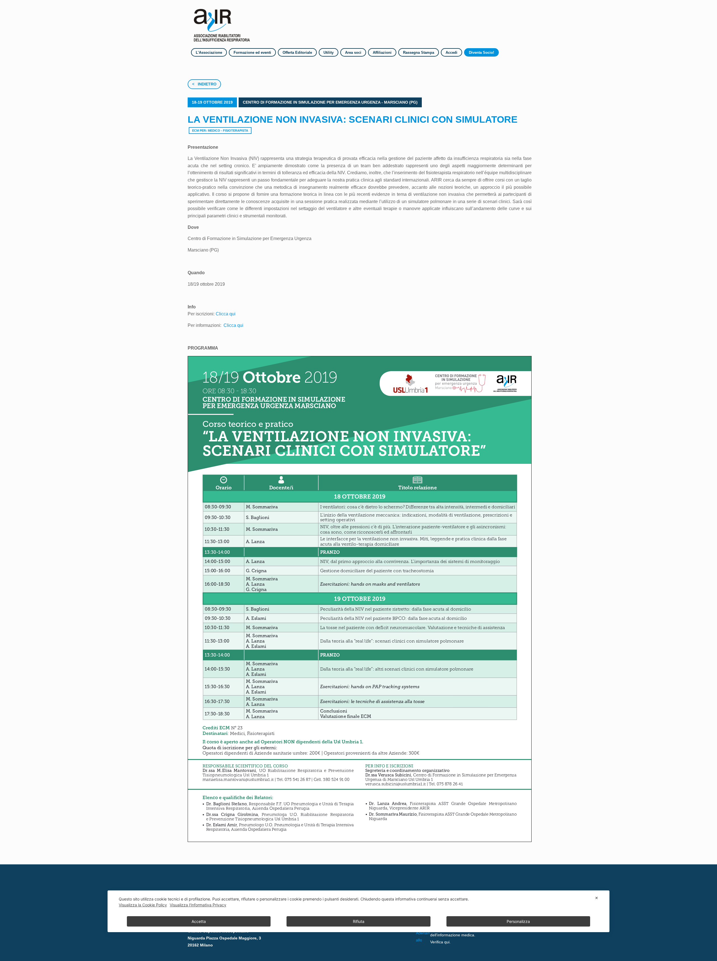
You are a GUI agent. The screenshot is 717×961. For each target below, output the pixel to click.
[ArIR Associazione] (222, 23)
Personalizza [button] (518, 921)
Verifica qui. (440, 942)
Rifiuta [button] (358, 921)
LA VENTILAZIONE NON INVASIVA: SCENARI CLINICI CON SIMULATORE (353, 119)
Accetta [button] (199, 921)
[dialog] (358, 911)
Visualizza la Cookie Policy (143, 904)
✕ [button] (596, 897)
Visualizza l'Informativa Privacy (198, 904)
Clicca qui (226, 313)
